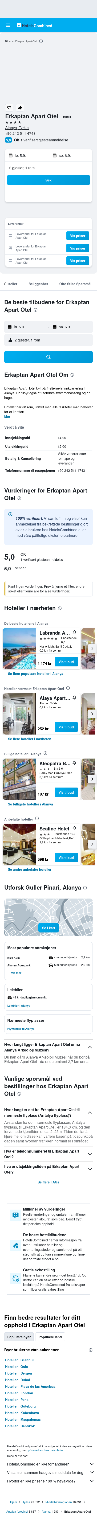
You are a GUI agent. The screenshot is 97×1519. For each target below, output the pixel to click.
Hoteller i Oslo (16, 1366)
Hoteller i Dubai (17, 1379)
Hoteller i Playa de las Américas (30, 1386)
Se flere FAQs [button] (48, 1182)
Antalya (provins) (17, 1511)
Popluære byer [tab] (19, 1336)
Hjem (13, 1502)
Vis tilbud (66, 661)
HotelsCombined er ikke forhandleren (38, 1464)
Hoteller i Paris (16, 1399)
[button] (8, 25)
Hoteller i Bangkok (20, 1426)
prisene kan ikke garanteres (46, 1450)
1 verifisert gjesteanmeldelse (44, 140)
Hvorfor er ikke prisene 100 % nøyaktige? (41, 1481)
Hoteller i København (22, 1412)
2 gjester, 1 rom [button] (22, 167)
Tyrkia (26, 1502)
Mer (7, 416)
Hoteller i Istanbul (19, 1360)
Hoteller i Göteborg (20, 1406)
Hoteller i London (19, 1393)
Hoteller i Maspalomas (23, 1419)
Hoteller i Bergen (18, 1373)
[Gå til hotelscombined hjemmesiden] (34, 25)
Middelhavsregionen (58, 1502)
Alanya (46, 1511)
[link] (35, 673)
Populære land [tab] (50, 1336)
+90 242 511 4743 (20, 133)
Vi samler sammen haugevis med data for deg (45, 1472)
